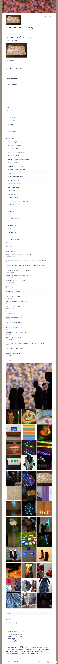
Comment (47, 95)
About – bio (9, 110)
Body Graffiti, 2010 (12, 208)
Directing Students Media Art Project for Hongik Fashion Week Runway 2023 (26, 260)
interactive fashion (39, 649)
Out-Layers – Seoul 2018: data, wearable (18, 159)
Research (8, 243)
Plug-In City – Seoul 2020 (12, 312)
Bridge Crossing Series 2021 (15, 142)
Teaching (9, 653)
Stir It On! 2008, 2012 (13, 218)
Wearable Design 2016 (13, 640)
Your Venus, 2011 (12, 229)
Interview (48, 649)
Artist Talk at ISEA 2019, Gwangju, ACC (16, 332)
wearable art (9, 246)
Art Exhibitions (11, 117)
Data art (13, 647)
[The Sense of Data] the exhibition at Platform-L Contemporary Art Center (25, 343)
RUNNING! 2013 (12, 194)
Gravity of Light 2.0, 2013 (14, 183)
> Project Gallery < (10, 138)
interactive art (27, 649)
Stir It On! (46, 651)
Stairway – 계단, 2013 (13, 197)
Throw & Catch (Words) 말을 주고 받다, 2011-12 (20, 201)
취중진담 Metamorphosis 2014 (16, 176)
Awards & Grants (12, 114)
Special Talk (39, 651)
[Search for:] (29, 613)
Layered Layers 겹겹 (13, 149)
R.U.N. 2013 (11, 211)
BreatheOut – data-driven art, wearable (18, 152)
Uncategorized (24, 653)
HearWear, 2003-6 (12, 222)
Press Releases (12, 131)
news (9, 651)
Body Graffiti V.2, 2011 (13, 204)
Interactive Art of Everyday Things (16, 633)
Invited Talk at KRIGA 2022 (13, 291)
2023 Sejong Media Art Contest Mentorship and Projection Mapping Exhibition (26, 265)
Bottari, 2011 (11, 215)
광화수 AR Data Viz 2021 (12, 286)
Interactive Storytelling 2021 (15, 634)
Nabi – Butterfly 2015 (13, 155)
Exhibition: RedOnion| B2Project (14, 306)
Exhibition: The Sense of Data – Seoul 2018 (17, 338)
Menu (50, 17)
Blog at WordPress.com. (12, 661)
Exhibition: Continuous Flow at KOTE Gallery (17, 301)
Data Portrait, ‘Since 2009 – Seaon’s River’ (18, 145)
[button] (29, 386)
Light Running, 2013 (13, 190)
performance (17, 651)
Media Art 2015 (11, 638)
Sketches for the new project (13, 353)
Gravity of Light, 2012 (13, 187)
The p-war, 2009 (12, 232)
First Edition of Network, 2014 (15, 166)
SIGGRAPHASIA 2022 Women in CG (15, 281)
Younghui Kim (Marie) (19, 27)
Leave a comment (10, 60)
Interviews (10, 135)
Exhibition (24, 647)
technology (15, 653)
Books (8, 647)
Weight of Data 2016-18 (14, 162)
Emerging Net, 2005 (13, 236)
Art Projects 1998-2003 (14, 239)
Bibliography (11, 124)
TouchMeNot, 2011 (12, 225)
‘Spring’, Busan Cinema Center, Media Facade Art (18, 275)
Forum (34, 647)
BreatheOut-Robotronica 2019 (14, 327)
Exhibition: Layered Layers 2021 (14, 296)
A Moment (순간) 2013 (13, 180)
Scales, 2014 (11, 173)
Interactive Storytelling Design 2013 (17, 636)
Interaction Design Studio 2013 (16, 631)
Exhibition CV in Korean (14, 121)
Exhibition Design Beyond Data (14, 317)
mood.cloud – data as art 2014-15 (16, 169)
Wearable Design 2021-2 (14, 641)
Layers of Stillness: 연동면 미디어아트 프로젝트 (18, 270)
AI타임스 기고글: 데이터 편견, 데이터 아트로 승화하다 (19, 255)
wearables (34, 653)
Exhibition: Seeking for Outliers (14, 322)
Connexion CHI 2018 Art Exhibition (15, 348)
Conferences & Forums (14, 128)
